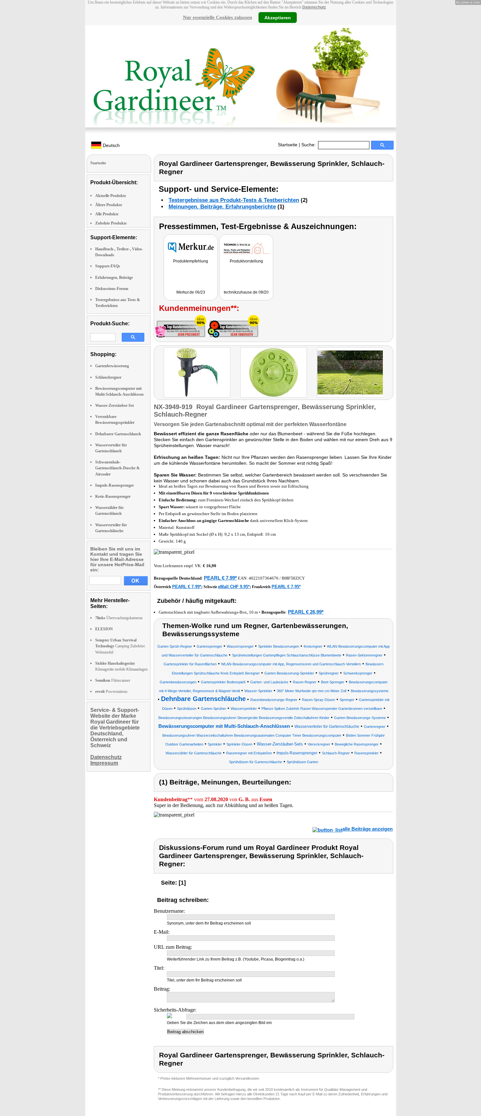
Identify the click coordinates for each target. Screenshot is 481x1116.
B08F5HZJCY (293, 578)
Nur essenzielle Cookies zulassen (217, 17)
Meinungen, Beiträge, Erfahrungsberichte (222, 207)
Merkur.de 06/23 (190, 292)
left (159, 373)
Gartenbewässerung (112, 366)
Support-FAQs (107, 266)
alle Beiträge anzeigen (367, 829)
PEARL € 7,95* (286, 586)
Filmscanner (112, 680)
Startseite (287, 144)
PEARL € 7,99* (220, 578)
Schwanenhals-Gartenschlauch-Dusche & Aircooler (117, 468)
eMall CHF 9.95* (234, 586)
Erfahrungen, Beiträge (114, 277)
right (389, 373)
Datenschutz (314, 7)
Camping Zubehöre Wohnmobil (120, 646)
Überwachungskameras (119, 618)
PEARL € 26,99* (306, 612)
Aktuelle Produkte (110, 195)
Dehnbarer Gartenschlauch (118, 434)
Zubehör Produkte (111, 223)
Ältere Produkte (108, 205)
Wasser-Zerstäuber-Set (114, 405)
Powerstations (111, 691)
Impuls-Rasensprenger (114, 485)
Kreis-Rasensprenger (113, 496)
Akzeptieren (277, 17)
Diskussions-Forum (111, 288)
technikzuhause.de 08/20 (246, 292)
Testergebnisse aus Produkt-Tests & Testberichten (234, 200)
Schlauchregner (108, 377)
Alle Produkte (106, 214)
